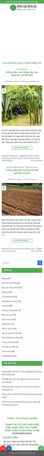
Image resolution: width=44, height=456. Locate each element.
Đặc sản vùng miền (14, 167)
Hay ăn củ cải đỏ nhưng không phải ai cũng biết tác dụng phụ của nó (21, 403)
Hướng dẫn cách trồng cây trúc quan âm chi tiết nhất (22, 73)
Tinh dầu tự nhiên (9, 347)
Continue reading (22, 148)
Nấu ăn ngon (7, 319)
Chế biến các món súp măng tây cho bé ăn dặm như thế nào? (21, 380)
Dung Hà (33, 179)
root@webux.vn (33, 81)
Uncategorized (8, 356)
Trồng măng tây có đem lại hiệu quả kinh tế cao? (22, 171)
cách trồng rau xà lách (9, 158)
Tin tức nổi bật (7, 342)
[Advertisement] (22, 35)
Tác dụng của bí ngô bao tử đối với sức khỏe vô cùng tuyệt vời (21, 388)
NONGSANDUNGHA (22, 433)
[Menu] (3, 8)
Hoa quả (5, 306)
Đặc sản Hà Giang (9, 283)
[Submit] (40, 263)
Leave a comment (36, 160)
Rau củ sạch (7, 328)
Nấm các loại (7, 315)
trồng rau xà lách (22, 158)
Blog (4, 278)
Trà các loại (6, 351)
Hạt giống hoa (21, 69)
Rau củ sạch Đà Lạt (10, 333)
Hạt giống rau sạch (29, 167)
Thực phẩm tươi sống (10, 338)
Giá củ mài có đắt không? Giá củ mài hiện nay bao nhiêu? (22, 395)
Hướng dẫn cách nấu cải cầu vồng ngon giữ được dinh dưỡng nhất (22, 373)
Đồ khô (5, 292)
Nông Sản (6, 324)
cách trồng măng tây (32, 156)
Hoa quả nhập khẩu (9, 310)
